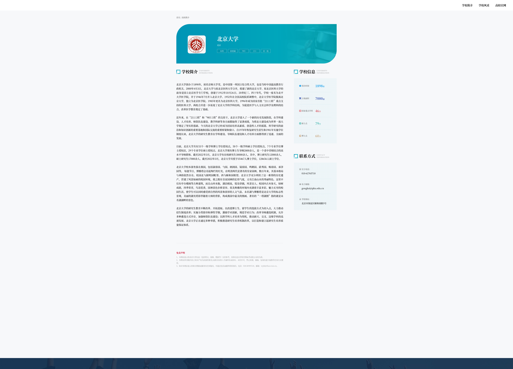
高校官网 (500, 5)
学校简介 (467, 5)
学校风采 (484, 5)
